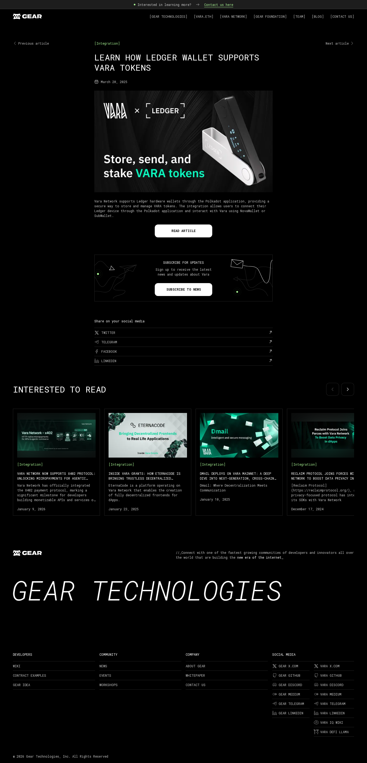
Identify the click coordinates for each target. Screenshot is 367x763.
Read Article (183, 231)
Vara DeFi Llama (334, 732)
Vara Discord (331, 685)
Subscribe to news (183, 289)
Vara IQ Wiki (331, 722)
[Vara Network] (233, 16)
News (103, 666)
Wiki (16, 666)
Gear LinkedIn (291, 713)
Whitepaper (195, 675)
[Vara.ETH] (203, 16)
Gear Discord (290, 685)
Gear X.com (288, 666)
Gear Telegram (291, 703)
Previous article (33, 43)
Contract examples (29, 675)
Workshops (108, 685)
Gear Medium (289, 694)
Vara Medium (330, 694)
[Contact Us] (342, 16)
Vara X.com (330, 666)
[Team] (299, 16)
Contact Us (196, 685)
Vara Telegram (333, 703)
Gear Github (289, 675)
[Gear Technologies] (168, 16)
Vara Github (331, 675)
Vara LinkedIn (332, 713)
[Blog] (318, 16)
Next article (337, 43)
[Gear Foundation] (270, 16)
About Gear (195, 666)
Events (105, 675)
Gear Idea (21, 685)
